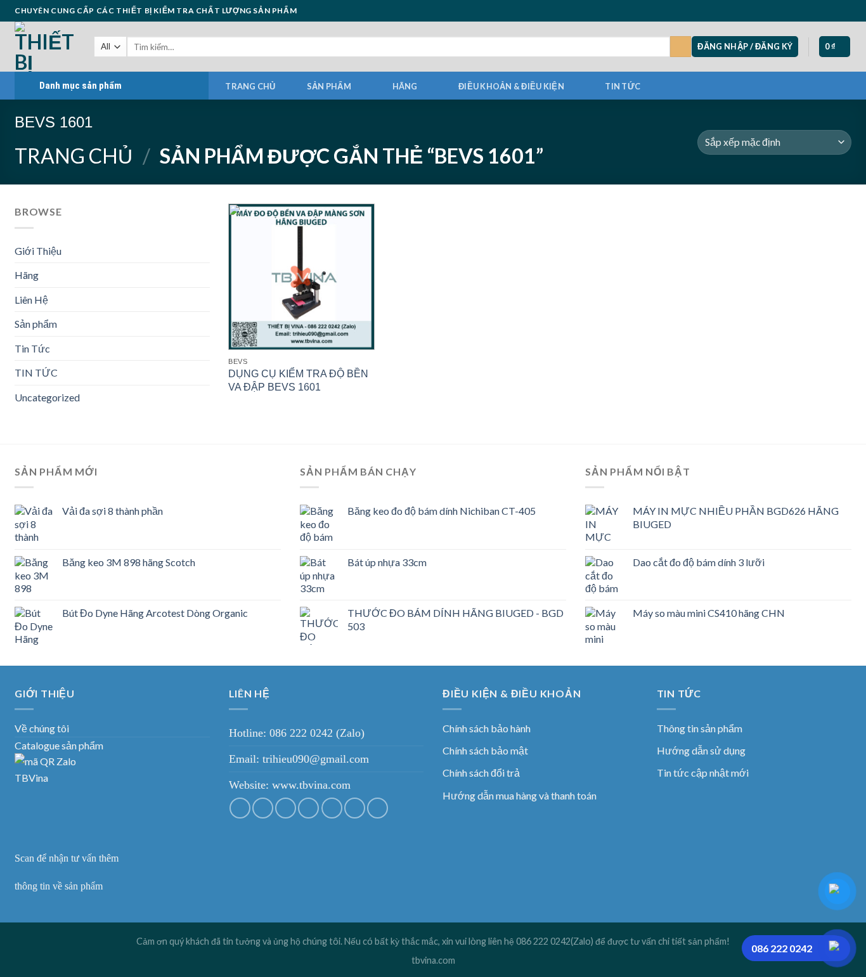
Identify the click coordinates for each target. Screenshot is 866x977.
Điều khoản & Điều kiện (511, 86)
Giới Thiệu (38, 251)
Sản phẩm (329, 86)
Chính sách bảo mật (485, 750)
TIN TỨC (622, 86)
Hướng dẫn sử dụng (701, 750)
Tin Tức (32, 348)
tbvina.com (433, 960)
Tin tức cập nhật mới (703, 773)
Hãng (405, 86)
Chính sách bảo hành (487, 728)
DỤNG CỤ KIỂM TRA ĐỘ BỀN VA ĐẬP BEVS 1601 (298, 380)
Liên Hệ (31, 300)
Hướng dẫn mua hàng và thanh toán (520, 795)
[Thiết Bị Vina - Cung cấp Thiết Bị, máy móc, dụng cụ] (45, 47)
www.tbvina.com (311, 785)
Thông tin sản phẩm (699, 728)
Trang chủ (250, 86)
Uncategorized (47, 397)
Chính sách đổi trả (481, 773)
